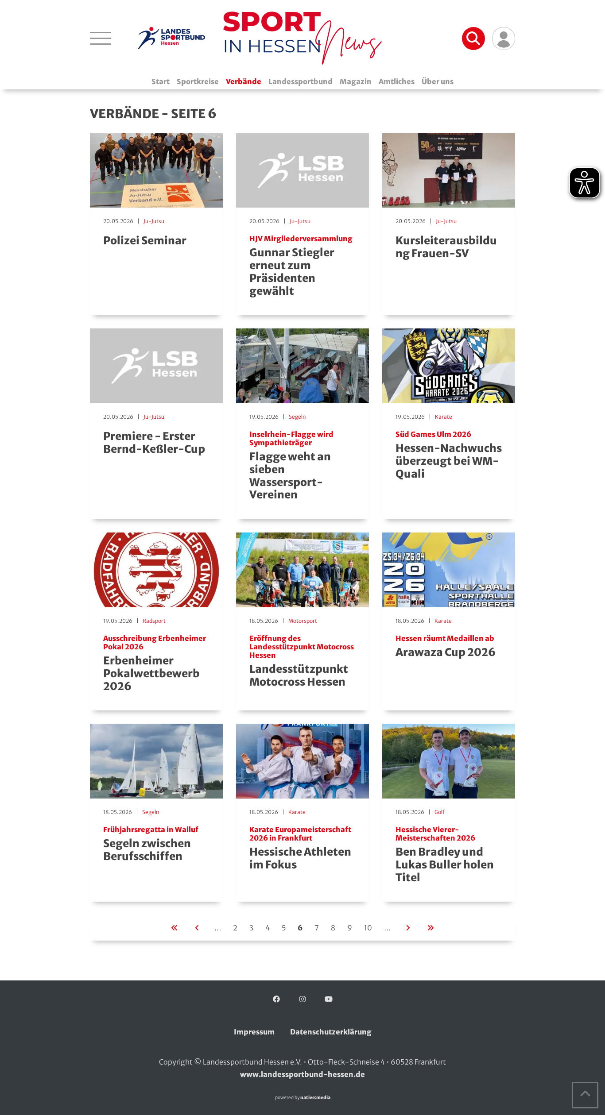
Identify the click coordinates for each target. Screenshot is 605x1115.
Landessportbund (300, 81)
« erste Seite (174, 926)
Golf (439, 812)
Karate (443, 416)
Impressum (254, 1031)
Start (160, 81)
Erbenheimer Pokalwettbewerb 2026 (154, 663)
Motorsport (302, 620)
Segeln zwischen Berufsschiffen (150, 844)
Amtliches (397, 81)
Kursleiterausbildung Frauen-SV (446, 247)
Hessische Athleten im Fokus (300, 849)
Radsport (154, 620)
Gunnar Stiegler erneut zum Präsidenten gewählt (301, 266)
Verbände (243, 81)
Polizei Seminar (144, 240)
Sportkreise (198, 81)
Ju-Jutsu (153, 221)
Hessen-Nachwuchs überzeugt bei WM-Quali (449, 455)
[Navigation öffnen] (100, 38)
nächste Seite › (408, 926)
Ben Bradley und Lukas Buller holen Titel (445, 855)
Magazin (356, 81)
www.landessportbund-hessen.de (302, 1074)
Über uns (438, 81)
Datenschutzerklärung (331, 1031)
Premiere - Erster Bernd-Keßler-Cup (154, 442)
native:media (315, 1097)
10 (368, 927)
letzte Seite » (430, 926)
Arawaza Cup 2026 (446, 646)
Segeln (297, 416)
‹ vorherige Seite (197, 926)
